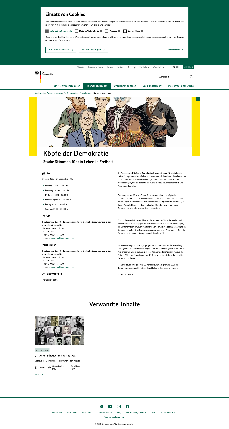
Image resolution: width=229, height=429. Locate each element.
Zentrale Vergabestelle (136, 413)
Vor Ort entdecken (71, 93)
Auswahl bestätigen (91, 50)
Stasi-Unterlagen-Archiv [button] (181, 86)
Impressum (72, 413)
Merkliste (144, 67)
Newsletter (57, 413)
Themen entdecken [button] (97, 86)
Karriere (110, 67)
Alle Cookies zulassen (59, 50)
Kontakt (120, 67)
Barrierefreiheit (105, 413)
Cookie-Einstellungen (114, 417)
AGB (153, 413)
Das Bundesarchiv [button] (152, 86)
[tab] (61, 31)
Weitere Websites (168, 413)
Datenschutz (174, 50)
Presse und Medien (95, 67)
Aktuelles (80, 67)
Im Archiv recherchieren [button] (67, 86)
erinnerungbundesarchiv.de (61, 238)
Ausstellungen (85, 93)
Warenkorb (158, 67)
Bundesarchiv (40, 93)
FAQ (119, 413)
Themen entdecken (54, 93)
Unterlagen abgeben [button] (125, 86)
